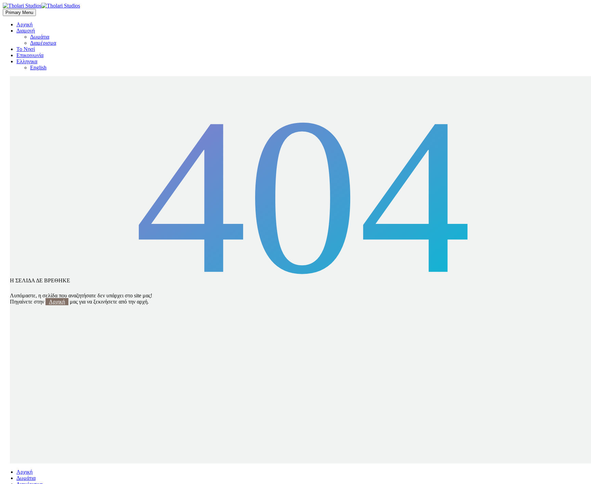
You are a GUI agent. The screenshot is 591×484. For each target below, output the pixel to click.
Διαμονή (25, 30)
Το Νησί (25, 49)
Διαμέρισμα (43, 43)
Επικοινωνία (29, 55)
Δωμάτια (39, 37)
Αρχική (24, 24)
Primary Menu (19, 12)
